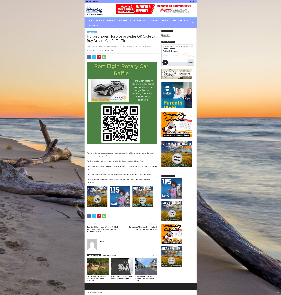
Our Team (123, 20)
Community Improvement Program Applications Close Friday (144, 278)
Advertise (111, 20)
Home (88, 30)
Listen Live (165, 35)
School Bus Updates (138, 20)
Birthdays (154, 20)
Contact (165, 20)
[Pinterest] (99, 57)
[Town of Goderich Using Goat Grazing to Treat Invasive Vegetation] (98, 266)
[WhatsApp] (104, 57)
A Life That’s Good (180, 20)
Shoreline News (96, 30)
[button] (193, 22)
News (90, 20)
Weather (100, 20)
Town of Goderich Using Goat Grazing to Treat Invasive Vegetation (96, 278)
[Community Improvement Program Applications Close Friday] (146, 266)
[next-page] (156, 255)
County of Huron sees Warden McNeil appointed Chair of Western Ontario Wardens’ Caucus (102, 229)
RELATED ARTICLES (94, 255)
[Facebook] (187, 1)
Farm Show (93, 25)
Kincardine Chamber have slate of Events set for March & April (143, 228)
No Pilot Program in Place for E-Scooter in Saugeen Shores (121, 277)
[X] (193, 1)
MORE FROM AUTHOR (109, 255)
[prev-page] (153, 255)
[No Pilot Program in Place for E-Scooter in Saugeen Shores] (122, 266)
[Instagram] (190, 1)
